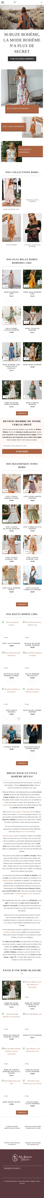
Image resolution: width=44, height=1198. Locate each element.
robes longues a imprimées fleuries (23, 812)
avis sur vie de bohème (27, 831)
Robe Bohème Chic (11, 194)
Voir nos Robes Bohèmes (22, 59)
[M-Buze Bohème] (22, 5)
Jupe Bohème (11, 229)
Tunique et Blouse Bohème (32, 230)
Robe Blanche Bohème (32, 190)
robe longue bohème (12, 836)
